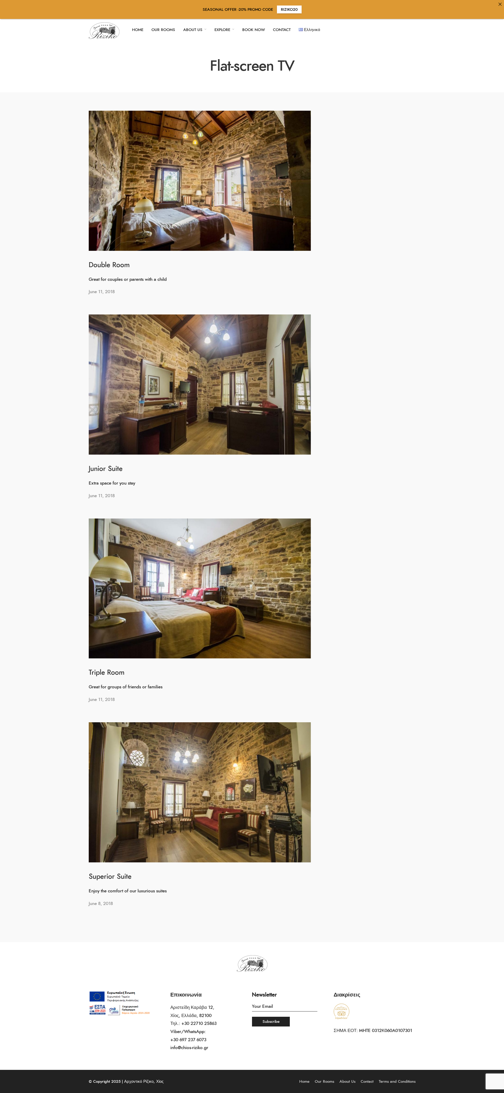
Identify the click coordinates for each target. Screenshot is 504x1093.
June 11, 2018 (102, 291)
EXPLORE (222, 30)
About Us (347, 1082)
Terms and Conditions (397, 1082)
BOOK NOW (253, 30)
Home (304, 1082)
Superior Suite (110, 876)
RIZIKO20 (289, 10)
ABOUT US (192, 30)
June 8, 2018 (101, 903)
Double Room (109, 265)
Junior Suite (106, 468)
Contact (367, 1082)
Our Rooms (324, 1082)
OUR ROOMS (163, 30)
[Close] (500, 4)
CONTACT (282, 30)
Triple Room (106, 672)
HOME (137, 30)
